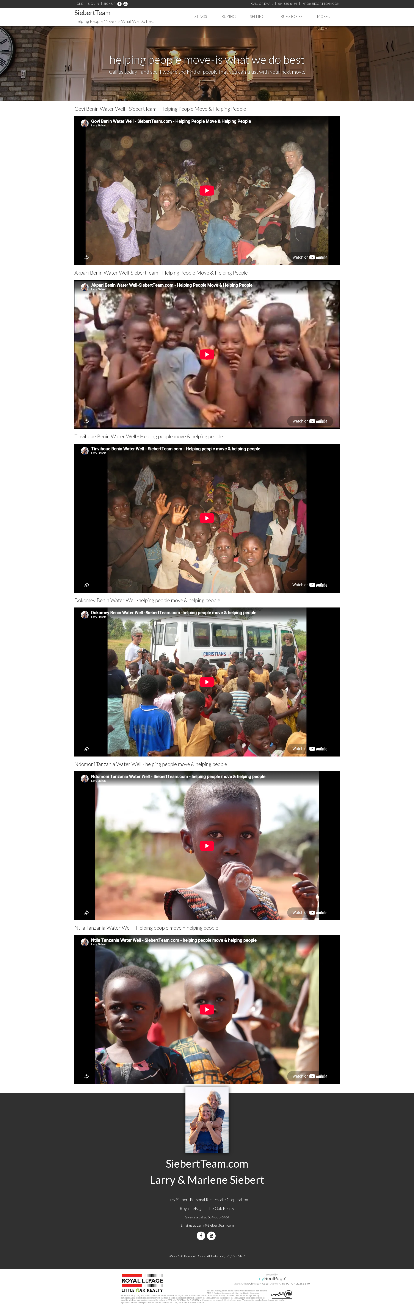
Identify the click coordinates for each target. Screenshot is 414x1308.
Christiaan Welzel (259, 1283)
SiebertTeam (92, 12)
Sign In (93, 3)
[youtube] (125, 3)
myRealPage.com (271, 1279)
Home (78, 3)
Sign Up (109, 3)
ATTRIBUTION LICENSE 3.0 (294, 1283)
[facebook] (119, 3)
